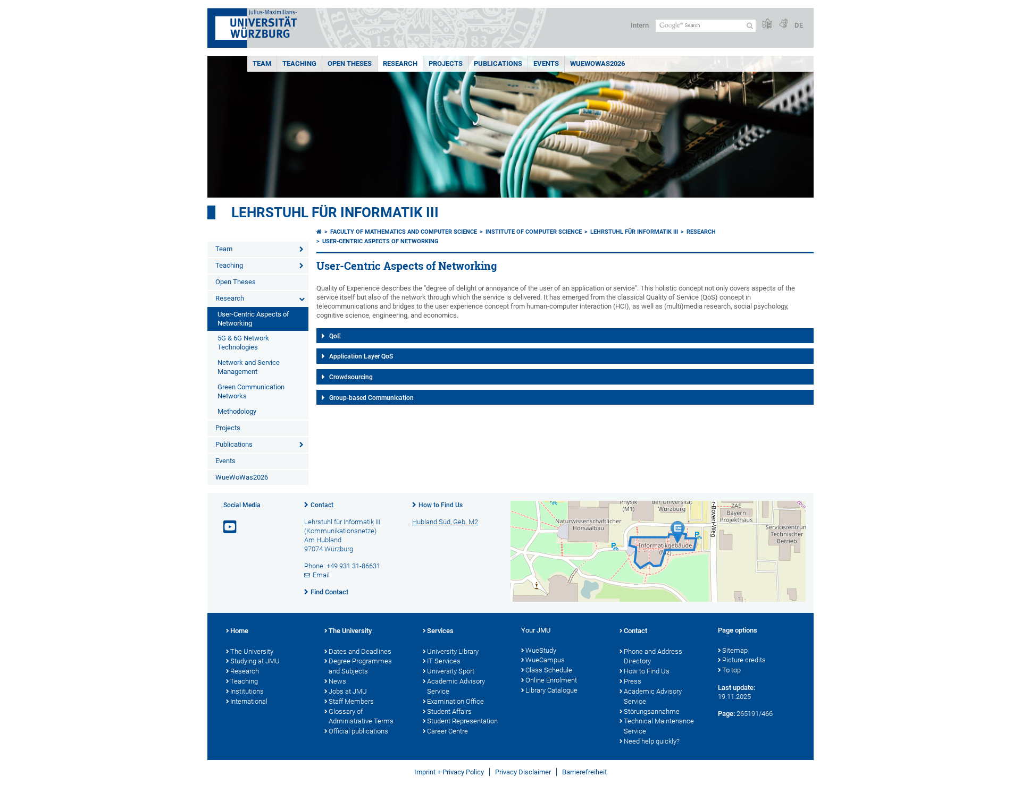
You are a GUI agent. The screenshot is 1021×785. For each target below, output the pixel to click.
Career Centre (447, 731)
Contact (322, 505)
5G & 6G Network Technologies (243, 342)
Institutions (247, 691)
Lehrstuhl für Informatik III (335, 212)
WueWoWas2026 (597, 63)
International (248, 701)
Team (262, 63)
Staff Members (351, 701)
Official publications (358, 731)
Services (440, 631)
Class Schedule (548, 670)
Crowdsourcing (351, 377)
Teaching (299, 63)
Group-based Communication (371, 398)
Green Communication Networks (250, 391)
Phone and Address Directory (653, 656)
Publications (498, 63)
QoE (335, 336)
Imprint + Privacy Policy (449, 772)
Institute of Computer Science (534, 231)
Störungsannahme (652, 711)
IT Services (444, 661)
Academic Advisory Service (456, 686)
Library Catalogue (551, 690)
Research (400, 63)
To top (731, 670)
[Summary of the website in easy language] (767, 24)
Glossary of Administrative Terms (361, 716)
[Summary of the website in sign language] (783, 24)
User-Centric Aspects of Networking (253, 318)
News (337, 681)
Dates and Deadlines (360, 651)
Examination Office (455, 701)
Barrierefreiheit (584, 772)
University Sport (450, 671)
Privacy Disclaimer (523, 772)
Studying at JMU (255, 661)
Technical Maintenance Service (659, 726)
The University (251, 651)
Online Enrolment (551, 680)
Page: (726, 714)
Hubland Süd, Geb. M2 (445, 522)
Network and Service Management (248, 367)
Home (239, 631)
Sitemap (735, 650)
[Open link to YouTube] (230, 527)
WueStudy (540, 650)
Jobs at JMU (348, 691)
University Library (453, 651)
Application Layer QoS (361, 356)
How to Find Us (441, 505)
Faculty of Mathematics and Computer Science (403, 231)
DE (798, 25)
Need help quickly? (652, 741)
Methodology (236, 411)
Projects (446, 63)
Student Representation (462, 721)
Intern (640, 25)
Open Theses (350, 63)
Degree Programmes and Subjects (360, 666)
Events (546, 63)
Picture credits (744, 660)
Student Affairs (449, 711)
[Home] (319, 231)
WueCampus (545, 660)
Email (321, 575)
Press (632, 681)
